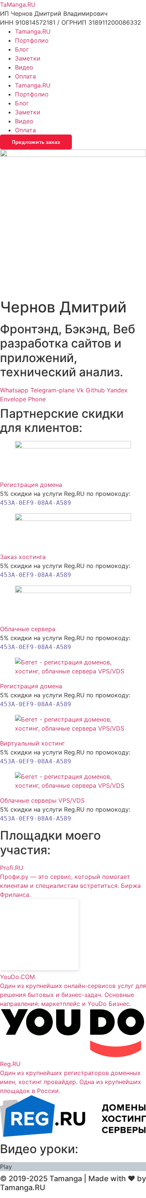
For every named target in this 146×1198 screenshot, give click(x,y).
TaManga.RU (18, 4)
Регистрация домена (31, 484)
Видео (24, 67)
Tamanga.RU (33, 31)
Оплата (25, 76)
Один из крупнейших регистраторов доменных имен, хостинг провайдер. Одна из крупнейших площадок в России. (70, 1081)
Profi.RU (11, 867)
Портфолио (32, 40)
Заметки (27, 58)
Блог (22, 49)
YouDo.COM (17, 977)
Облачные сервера (27, 629)
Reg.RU (10, 1064)
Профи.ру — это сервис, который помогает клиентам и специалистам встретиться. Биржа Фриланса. (70, 885)
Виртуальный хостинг (32, 743)
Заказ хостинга (23, 557)
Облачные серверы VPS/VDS (42, 800)
